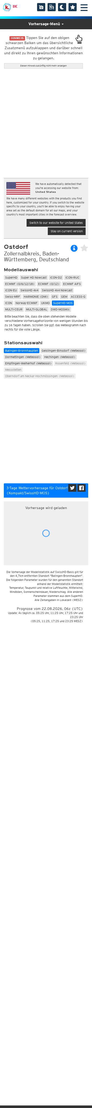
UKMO (45, 303)
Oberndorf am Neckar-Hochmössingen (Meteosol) (39, 376)
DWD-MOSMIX (60, 309)
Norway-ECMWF (27, 303)
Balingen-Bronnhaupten (21, 350)
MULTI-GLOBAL (36, 309)
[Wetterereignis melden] (52, 7)
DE (15, 6)
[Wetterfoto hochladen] (41, 7)
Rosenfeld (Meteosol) (70, 363)
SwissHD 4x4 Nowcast (57, 290)
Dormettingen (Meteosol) (23, 357)
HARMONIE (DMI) (36, 296)
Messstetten (13, 370)
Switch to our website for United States (56, 223)
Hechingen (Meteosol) (59, 357)
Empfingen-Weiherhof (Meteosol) (28, 363)
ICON (8, 303)
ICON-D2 (56, 277)
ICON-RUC (72, 277)
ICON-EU (11, 290)
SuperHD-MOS (63, 303)
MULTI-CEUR (13, 309)
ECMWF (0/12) (49, 284)
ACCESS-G (78, 296)
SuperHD (11, 277)
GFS (54, 296)
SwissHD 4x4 (29, 290)
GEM (64, 296)
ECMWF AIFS (72, 284)
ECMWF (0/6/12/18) (19, 284)
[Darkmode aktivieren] (62, 7)
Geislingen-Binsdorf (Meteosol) (64, 350)
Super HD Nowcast (34, 277)
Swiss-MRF (12, 296)
